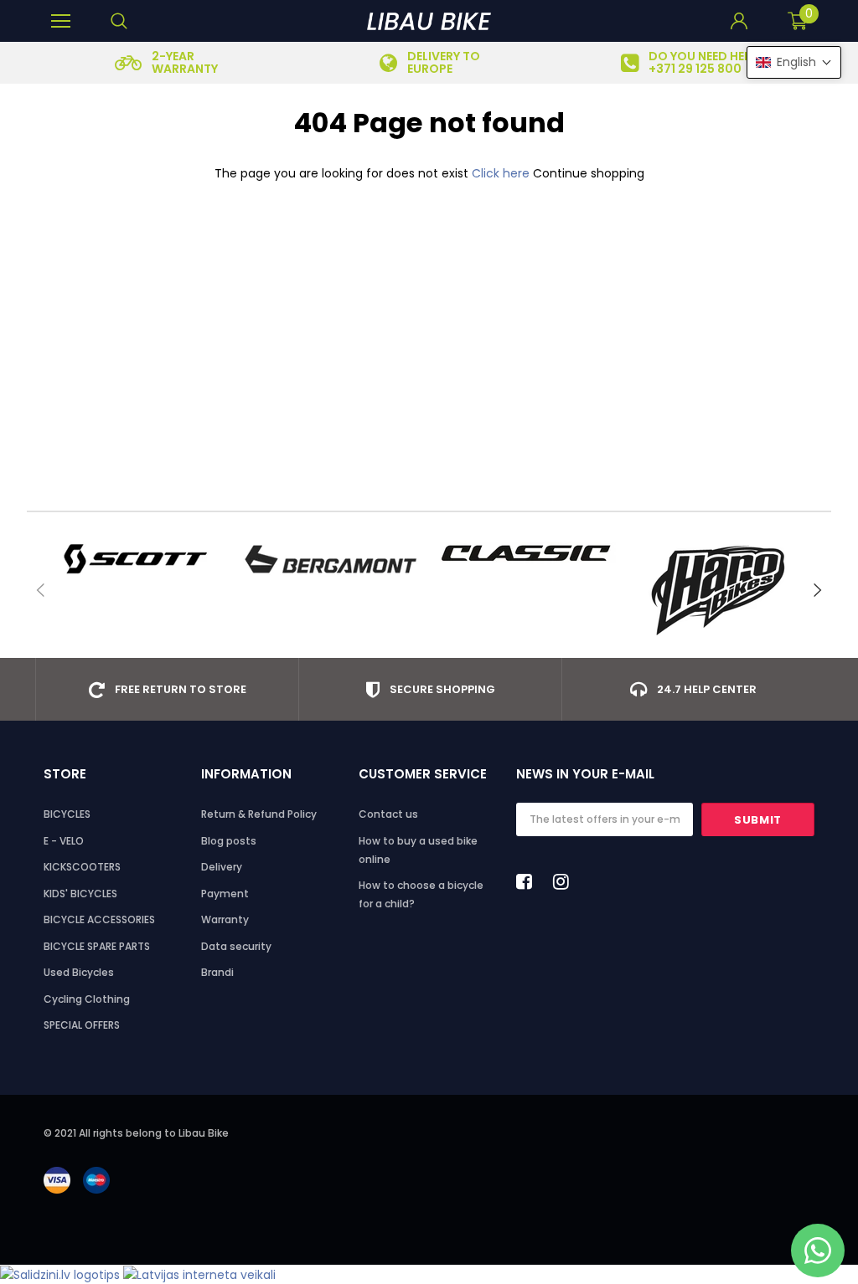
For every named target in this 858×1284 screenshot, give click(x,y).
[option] (166, 63)
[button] (793, 62)
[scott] (134, 559)
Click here (502, 173)
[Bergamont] (330, 559)
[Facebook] (528, 881)
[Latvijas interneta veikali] (199, 1274)
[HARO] (724, 590)
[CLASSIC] (527, 552)
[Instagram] (565, 881)
